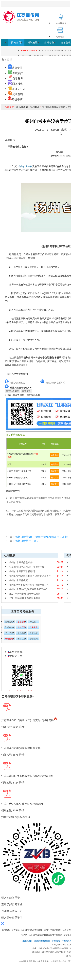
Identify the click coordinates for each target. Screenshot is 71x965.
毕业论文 (34, 633)
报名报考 (21, 622)
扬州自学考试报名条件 (21, 562)
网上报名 (17, 83)
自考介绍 (9, 622)
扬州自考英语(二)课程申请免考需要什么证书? (42, 537)
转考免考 (9, 639)
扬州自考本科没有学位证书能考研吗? (28, 584)
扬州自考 (35, 106)
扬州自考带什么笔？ (27, 541)
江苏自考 (56, 940)
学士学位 (9, 633)
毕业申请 (17, 99)
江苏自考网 (22, 106)
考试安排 (17, 73)
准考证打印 (18, 89)
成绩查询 (17, 94)
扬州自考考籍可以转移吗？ (23, 571)
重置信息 (26, 391)
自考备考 (17, 78)
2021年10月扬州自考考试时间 (24, 593)
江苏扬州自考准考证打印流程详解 (26, 566)
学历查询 (34, 639)
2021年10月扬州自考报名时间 (24, 598)
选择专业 (17, 68)
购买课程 (55, 464)
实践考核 (21, 633)
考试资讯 (33, 42)
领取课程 (55, 455)
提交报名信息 (12, 391)
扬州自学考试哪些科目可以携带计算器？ (30, 575)
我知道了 (61, 152)
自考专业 (49, 42)
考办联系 (21, 639)
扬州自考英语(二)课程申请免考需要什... (29, 589)
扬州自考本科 (25, 166)
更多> (30, 696)
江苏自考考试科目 (42, 940)
